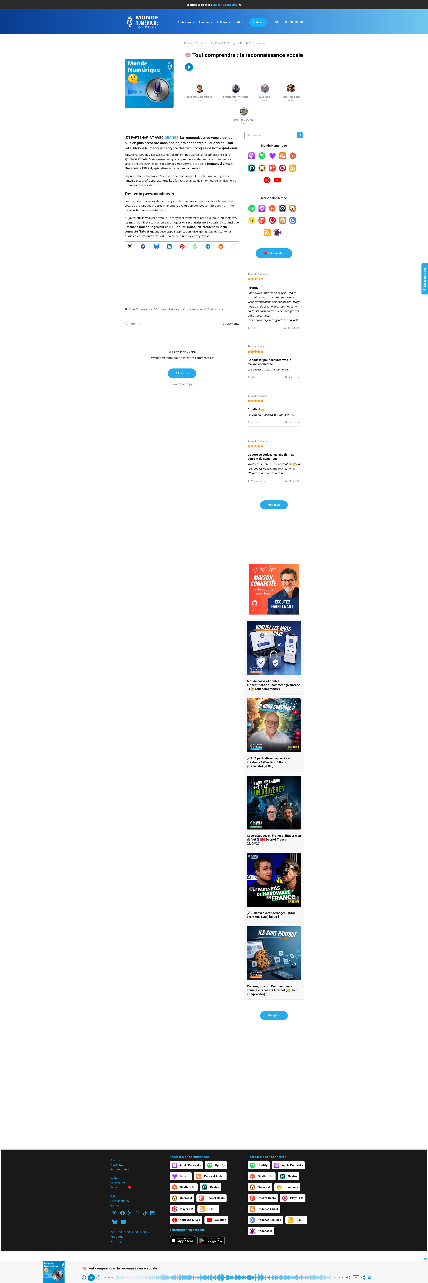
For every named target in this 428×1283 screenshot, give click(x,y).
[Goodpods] (251, 223)
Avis (113, 1169)
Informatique (161, 309)
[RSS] (292, 170)
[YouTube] (277, 182)
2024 (137, 1232)
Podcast (258, 22)
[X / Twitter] (129, 247)
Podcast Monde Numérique (189, 1157)
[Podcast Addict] (282, 158)
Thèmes (204, 22)
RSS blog (116, 1241)
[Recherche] (276, 22)
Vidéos (239, 22)
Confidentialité (120, 1201)
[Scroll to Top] (420, 1245)
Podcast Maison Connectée (267, 1157)
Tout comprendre (258, 43)
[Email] (234, 247)
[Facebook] (143, 247)
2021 (113, 1232)
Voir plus (274, 504)
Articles (222, 22)
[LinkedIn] (169, 247)
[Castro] (251, 170)
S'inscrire (182, 373)
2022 (121, 1232)
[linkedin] (291, 22)
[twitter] (286, 22)
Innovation (134, 309)
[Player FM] (282, 170)
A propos (116, 1160)
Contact (115, 1205)
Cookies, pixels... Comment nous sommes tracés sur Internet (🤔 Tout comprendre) (272, 990)
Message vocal (424, 277)
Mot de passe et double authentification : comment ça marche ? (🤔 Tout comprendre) (273, 685)
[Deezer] (272, 158)
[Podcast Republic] (292, 223)
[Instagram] (130, 1214)
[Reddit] (220, 247)
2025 (145, 1232)
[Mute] (348, 1277)
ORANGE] (172, 138)
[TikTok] (145, 1214)
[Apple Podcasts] (251, 158)
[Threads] (137, 1214)
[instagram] (296, 22)
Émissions (184, 22)
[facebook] (301, 22)
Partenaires (118, 1183)
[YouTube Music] (267, 182)
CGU (113, 1196)
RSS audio (117, 1236)
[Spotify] (261, 158)
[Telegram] (207, 247)
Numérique (147, 309)
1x (356, 1277)
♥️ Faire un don (274, 253)
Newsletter (117, 1164)
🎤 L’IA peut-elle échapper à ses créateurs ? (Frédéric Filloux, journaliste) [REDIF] (269, 762)
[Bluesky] (156, 247)
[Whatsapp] (195, 247)
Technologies (175, 309)
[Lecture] (91, 1277)
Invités (114, 1178)
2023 (129, 1232)
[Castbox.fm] (292, 158)
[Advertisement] (182, 276)
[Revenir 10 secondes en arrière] (84, 1277)
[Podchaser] (277, 235)
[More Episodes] (369, 1277)
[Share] (362, 1277)
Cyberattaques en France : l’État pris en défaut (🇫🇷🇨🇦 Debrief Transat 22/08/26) (274, 839)
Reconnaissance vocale (195, 309)
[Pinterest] (182, 247)
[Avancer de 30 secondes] (98, 1277)
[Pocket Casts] (272, 170)
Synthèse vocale (216, 309)
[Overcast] (261, 170)
